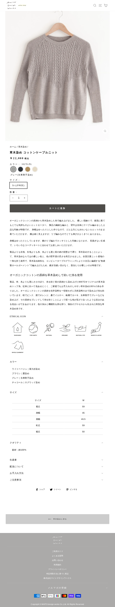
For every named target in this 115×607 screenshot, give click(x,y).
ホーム (13, 147)
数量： (14, 192)
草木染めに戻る (59, 519)
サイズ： (15, 180)
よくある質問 (57, 556)
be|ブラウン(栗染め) (27, 169)
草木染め (22, 147)
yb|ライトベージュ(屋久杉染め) (35, 169)
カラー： (21, 164)
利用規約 (57, 565)
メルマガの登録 (57, 588)
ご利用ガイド (57, 551)
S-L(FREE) (18, 185)
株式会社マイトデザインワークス (57, 578)
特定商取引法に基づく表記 (57, 574)
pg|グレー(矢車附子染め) (13, 169)
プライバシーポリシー (57, 569)
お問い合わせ (57, 560)
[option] (57, 76)
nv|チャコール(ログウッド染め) (20, 169)
